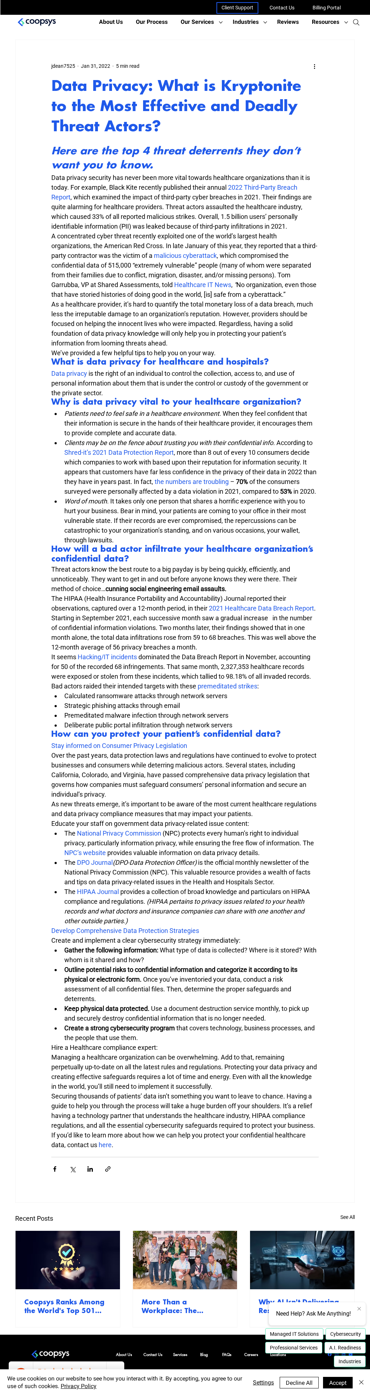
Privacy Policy (78, 1386)
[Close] (361, 1382)
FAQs (226, 1354)
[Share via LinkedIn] (90, 1169)
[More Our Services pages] (221, 22)
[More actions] (314, 66)
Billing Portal (327, 7)
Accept (338, 1382)
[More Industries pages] (265, 22)
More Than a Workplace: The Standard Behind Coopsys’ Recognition (180, 1307)
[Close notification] (359, 1309)
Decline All (299, 1382)
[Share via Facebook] (54, 1169)
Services (180, 1354)
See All (347, 1217)
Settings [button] (263, 1382)
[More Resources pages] (346, 22)
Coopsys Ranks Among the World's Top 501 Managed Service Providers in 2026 (64, 1307)
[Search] (356, 22)
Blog (204, 1354)
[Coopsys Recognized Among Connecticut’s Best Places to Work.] (185, 1260)
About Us (124, 1354)
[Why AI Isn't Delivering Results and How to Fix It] (302, 1260)
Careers (251, 1354)
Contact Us (282, 7)
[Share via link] (107, 1169)
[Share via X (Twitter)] (72, 1169)
